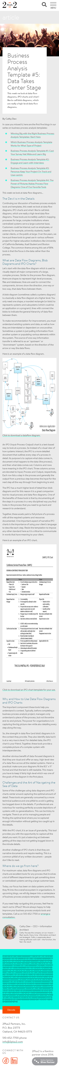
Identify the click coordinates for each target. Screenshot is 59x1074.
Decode (11, 1009)
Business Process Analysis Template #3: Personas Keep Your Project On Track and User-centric (31, 172)
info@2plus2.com (12, 1041)
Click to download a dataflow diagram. (21, 435)
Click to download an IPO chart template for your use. (28, 689)
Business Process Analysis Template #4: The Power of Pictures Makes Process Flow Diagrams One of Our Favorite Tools (32, 184)
